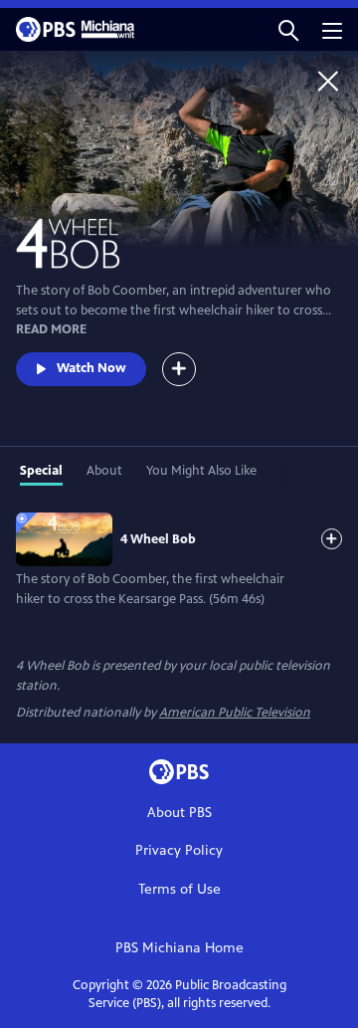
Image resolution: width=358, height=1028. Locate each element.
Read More (51, 329)
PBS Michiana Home (179, 947)
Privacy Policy (179, 850)
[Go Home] (328, 81)
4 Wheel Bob (158, 539)
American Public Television (234, 712)
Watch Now (91, 368)
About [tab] (104, 471)
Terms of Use (179, 889)
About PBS (179, 812)
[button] (288, 29)
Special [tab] (41, 471)
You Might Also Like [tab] (201, 471)
